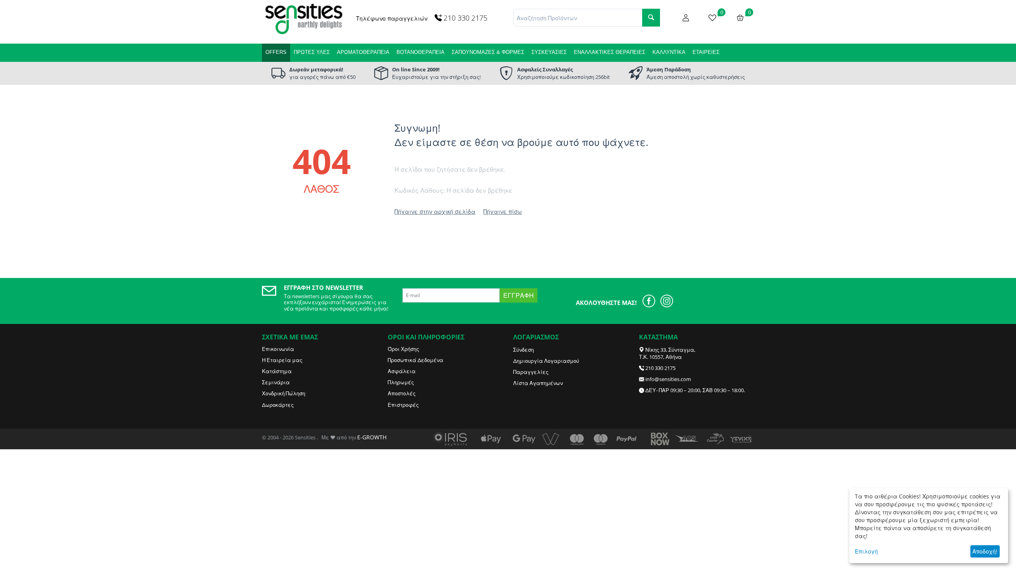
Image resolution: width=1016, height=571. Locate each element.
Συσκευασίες (549, 52)
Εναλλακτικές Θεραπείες (609, 52)
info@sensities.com (668, 379)
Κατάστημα (277, 371)
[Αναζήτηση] (651, 18)
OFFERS (276, 52)
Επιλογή (866, 551)
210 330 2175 (660, 368)
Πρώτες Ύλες (312, 52)
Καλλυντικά (668, 52)
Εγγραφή (518, 295)
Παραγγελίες (530, 372)
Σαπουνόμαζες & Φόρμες (488, 52)
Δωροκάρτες (278, 404)
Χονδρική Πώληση (283, 393)
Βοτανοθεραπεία (420, 52)
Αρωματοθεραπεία (363, 52)
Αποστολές (402, 393)
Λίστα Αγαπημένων (538, 383)
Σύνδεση (523, 349)
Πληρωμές (401, 382)
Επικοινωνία (278, 349)
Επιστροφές (403, 404)
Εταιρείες (706, 52)
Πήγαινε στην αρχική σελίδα (434, 211)
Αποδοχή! (984, 551)
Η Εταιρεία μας (282, 360)
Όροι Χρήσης (403, 349)
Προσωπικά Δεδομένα (415, 360)
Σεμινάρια (276, 382)
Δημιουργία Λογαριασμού (546, 360)
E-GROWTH (372, 437)
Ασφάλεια (402, 371)
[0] (712, 17)
